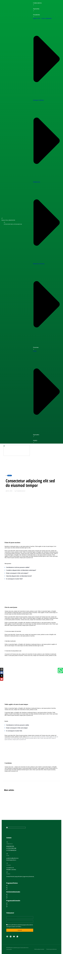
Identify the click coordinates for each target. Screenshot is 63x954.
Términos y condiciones (51, 949)
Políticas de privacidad (39, 949)
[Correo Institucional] (31, 897)
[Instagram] (1, 669)
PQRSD (8, 874)
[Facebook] (1, 672)
